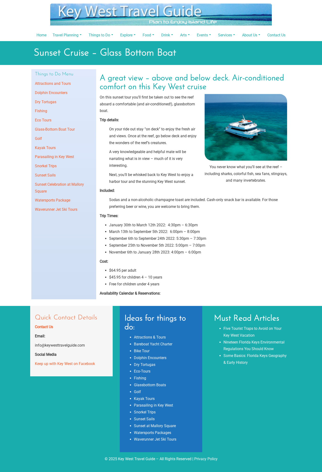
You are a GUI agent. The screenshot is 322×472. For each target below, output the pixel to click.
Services (225, 35)
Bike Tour (141, 351)
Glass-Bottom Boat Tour (55, 129)
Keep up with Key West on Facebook (65, 363)
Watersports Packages (152, 432)
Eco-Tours (142, 371)
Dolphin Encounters (51, 92)
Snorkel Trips (46, 166)
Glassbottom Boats (150, 385)
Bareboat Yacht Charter (153, 344)
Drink (165, 35)
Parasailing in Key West (54, 156)
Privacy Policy (206, 459)
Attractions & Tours (150, 337)
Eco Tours (43, 120)
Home (41, 35)
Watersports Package (52, 200)
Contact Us (276, 35)
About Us (249, 35)
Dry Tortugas (45, 102)
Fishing (41, 111)
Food (147, 35)
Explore (126, 35)
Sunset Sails (45, 175)
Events (202, 35)
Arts (183, 35)
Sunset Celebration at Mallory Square (59, 187)
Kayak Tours (45, 148)
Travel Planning (65, 35)
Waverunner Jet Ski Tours (56, 209)
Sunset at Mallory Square (155, 426)
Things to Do (99, 35)
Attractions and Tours (53, 83)
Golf (38, 138)
